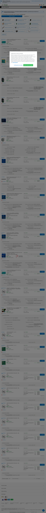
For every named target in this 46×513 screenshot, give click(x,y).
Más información (15, 62)
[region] (23, 59)
